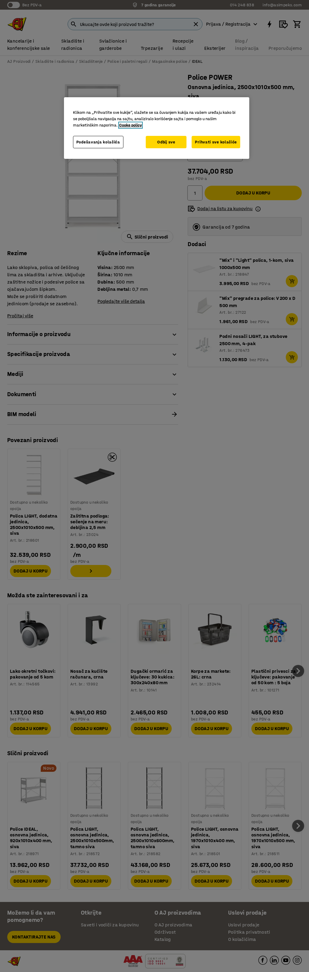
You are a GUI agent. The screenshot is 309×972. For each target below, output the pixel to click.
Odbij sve (166, 142)
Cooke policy (130, 125)
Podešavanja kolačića (98, 142)
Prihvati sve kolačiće (216, 142)
